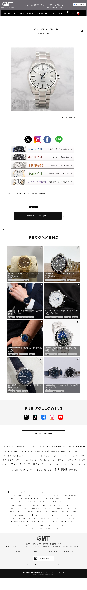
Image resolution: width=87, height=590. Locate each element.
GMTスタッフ (72, 117)
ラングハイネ (37, 498)
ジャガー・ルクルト (51, 456)
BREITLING (29, 447)
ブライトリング (47, 464)
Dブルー (48, 354)
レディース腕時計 (16, 495)
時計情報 (26, 280)
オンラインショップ (56, 13)
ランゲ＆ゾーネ (59, 508)
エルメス (13, 498)
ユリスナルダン (17, 525)
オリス (49, 525)
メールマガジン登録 (45, 434)
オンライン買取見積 (52, 551)
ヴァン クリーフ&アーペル (69, 492)
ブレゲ (18, 391)
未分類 (56, 528)
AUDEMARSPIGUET (9, 447)
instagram (46, 565)
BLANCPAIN (49, 317)
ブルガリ (65, 464)
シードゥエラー (63, 354)
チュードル (43, 460)
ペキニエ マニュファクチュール (39, 492)
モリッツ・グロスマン (52, 511)
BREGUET (11, 317)
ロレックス (18, 280)
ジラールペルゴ (30, 501)
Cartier (35, 447)
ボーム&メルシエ (60, 525)
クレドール (24, 492)
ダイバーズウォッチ (22, 460)
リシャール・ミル (44, 518)
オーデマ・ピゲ (66, 451)
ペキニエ (45, 515)
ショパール (43, 521)
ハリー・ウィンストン (19, 518)
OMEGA (48, 391)
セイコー (76, 456)
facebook (35, 565)
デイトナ (61, 460)
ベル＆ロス (71, 518)
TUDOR (23, 451)
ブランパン (67, 317)
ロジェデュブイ (43, 501)
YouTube (30, 451)
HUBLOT (42, 447)
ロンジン (39, 511)
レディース (32, 518)
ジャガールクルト (37, 456)
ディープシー (72, 354)
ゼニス (82, 456)
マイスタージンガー (56, 501)
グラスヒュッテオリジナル (52, 498)
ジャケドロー (18, 501)
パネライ (35, 464)
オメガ (54, 391)
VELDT (40, 528)
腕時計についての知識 (70, 495)
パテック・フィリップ (19, 464)
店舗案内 (18, 551)
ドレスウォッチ (58, 317)
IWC (18, 317)
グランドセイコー (18, 456)
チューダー (34, 460)
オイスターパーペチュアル (59, 280)
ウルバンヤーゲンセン (19, 521)
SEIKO (16, 451)
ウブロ (37, 451)
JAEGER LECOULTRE (27, 317)
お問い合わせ (35, 551)
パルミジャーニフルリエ (69, 498)
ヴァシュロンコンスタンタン (41, 470)
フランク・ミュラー (58, 518)
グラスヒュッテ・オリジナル (22, 515)
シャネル (28, 456)
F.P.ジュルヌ (33, 521)
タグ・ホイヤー (9, 460)
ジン (62, 521)
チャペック (55, 492)
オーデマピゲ (55, 451)
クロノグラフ (7, 456)
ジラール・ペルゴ (55, 495)
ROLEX (11, 280)
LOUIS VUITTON (13, 354)
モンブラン (28, 525)
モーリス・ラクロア (30, 495)
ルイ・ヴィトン (24, 354)
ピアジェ (74, 511)
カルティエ (79, 451)
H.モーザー (71, 521)
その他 (48, 528)
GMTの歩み (14, 492)
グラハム (31, 528)
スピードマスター (66, 456)
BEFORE (7, 229)
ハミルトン (72, 525)
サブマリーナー (72, 280)
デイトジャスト (52, 460)
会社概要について (68, 551)
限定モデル (73, 470)
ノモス (36, 515)
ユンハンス (65, 511)
